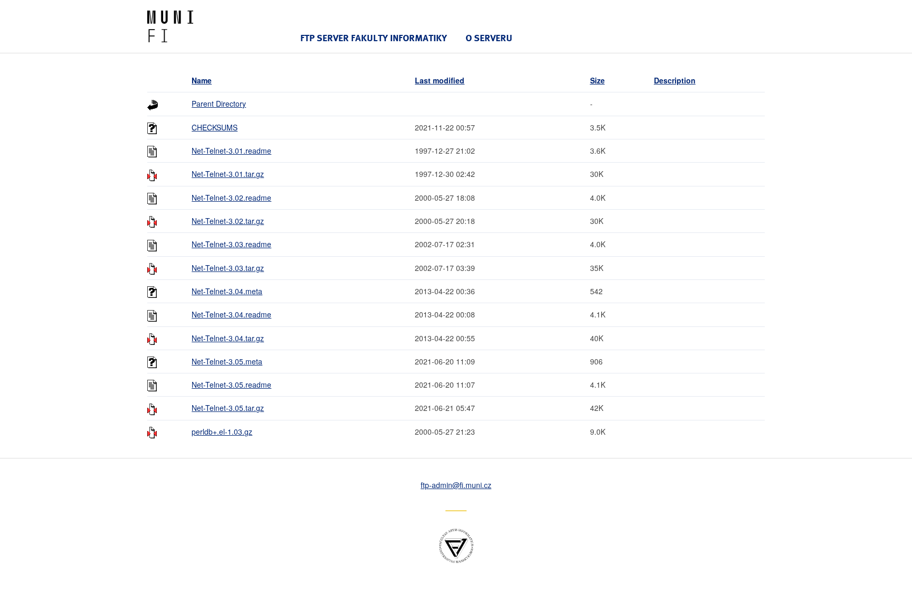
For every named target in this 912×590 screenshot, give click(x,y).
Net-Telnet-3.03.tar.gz (228, 268)
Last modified (439, 80)
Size (597, 80)
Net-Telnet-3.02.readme (231, 197)
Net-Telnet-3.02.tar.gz (228, 221)
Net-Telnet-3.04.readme (231, 314)
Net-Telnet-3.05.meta (227, 361)
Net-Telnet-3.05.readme (231, 384)
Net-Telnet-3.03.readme (231, 244)
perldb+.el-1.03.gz (222, 431)
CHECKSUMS (215, 127)
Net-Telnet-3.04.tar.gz (228, 338)
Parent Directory (219, 103)
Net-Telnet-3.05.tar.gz (228, 407)
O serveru (489, 38)
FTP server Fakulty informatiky (373, 38)
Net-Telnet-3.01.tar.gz (228, 173)
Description (675, 80)
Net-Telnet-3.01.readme (231, 150)
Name (202, 80)
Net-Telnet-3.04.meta (227, 291)
